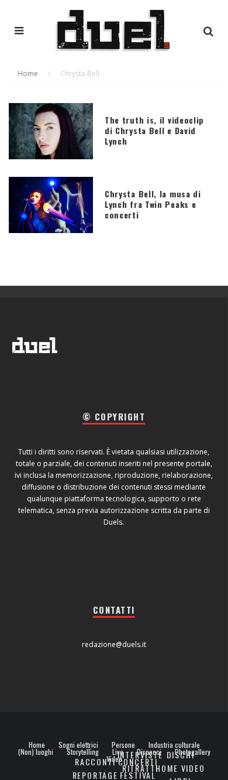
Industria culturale (174, 744)
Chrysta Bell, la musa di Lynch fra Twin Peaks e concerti (153, 204)
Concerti (138, 761)
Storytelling (83, 751)
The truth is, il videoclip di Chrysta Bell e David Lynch (154, 130)
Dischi (181, 754)
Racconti (95, 761)
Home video (180, 768)
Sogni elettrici (78, 744)
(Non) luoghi (35, 751)
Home (37, 744)
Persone (123, 744)
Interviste (140, 754)
